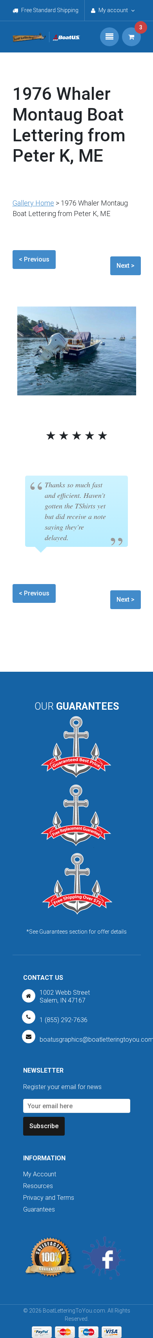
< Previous (34, 259)
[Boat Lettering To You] (29, 36)
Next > (126, 265)
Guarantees (39, 1209)
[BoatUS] (64, 37)
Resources (38, 1186)
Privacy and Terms (48, 1197)
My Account (39, 1174)
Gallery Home (33, 203)
